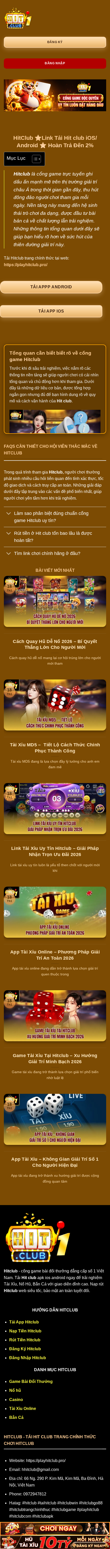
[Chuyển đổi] (9, 513)
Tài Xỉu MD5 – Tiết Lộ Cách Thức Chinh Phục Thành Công (55, 747)
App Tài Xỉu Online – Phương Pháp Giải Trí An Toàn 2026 (55, 954)
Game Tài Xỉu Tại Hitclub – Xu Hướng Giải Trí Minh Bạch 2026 (55, 1058)
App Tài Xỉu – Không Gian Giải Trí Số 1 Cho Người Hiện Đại (54, 1162)
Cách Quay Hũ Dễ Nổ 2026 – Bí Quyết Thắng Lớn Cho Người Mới (55, 644)
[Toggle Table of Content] (34, 159)
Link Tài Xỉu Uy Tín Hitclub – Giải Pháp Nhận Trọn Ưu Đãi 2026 (55, 851)
